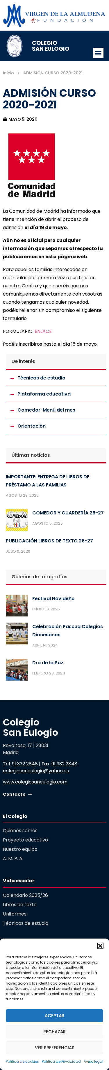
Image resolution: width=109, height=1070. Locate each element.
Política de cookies (22, 1061)
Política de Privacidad (61, 1061)
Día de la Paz (47, 662)
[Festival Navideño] (17, 607)
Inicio (8, 73)
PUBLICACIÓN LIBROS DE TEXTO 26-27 (49, 540)
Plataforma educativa (44, 394)
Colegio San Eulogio (50, 45)
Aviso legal (93, 1061)
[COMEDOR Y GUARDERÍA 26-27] (17, 521)
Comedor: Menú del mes (46, 410)
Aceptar (54, 1016)
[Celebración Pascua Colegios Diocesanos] (17, 635)
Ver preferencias (54, 1048)
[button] (100, 946)
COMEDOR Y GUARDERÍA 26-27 (68, 512)
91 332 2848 (25, 763)
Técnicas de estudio (41, 378)
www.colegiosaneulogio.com (35, 782)
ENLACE (43, 331)
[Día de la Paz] (17, 671)
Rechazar (54, 1032)
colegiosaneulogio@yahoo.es (36, 770)
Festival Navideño (53, 598)
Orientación (31, 426)
